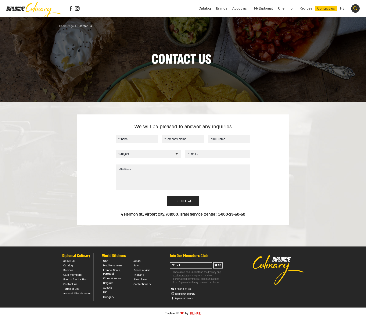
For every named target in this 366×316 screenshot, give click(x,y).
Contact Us (85, 26)
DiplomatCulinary (184, 298)
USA (105, 261)
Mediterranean (112, 265)
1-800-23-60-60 (183, 289)
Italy (136, 265)
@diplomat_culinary (185, 293)
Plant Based (140, 279)
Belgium (108, 283)
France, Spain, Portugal (112, 272)
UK (105, 292)
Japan (137, 261)
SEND (181, 201)
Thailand (138, 275)
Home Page (66, 26)
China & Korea (112, 278)
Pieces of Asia (141, 270)
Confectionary (142, 284)
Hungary (108, 297)
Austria (107, 288)
